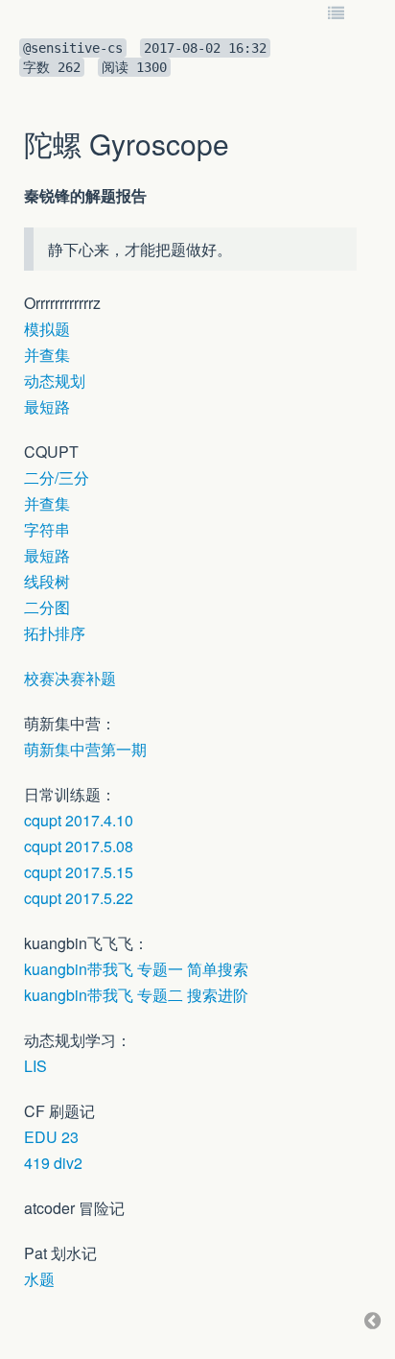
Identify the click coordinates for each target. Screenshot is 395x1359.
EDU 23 (51, 1137)
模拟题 (47, 329)
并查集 (47, 355)
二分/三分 (56, 477)
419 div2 (53, 1163)
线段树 (47, 581)
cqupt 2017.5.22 (78, 898)
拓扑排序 (54, 633)
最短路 (47, 406)
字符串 (47, 529)
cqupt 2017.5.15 (78, 872)
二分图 (47, 607)
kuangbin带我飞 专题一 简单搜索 (136, 969)
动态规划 (54, 381)
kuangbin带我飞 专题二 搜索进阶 (136, 995)
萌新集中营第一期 (85, 749)
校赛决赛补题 (70, 678)
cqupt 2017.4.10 (78, 820)
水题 (39, 1279)
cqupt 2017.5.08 (78, 846)
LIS (35, 1066)
